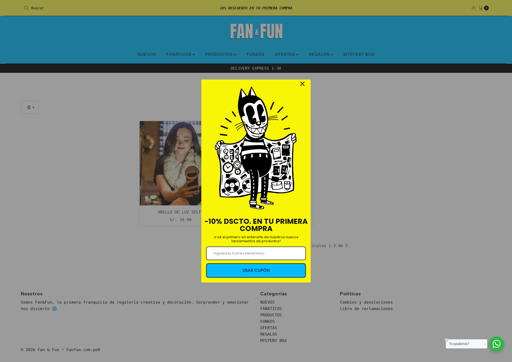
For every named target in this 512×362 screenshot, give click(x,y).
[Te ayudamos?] (496, 343)
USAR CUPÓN (256, 270)
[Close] (302, 83)
